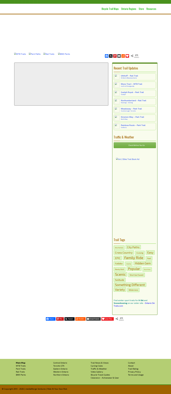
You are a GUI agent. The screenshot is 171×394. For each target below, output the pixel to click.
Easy (150, 252)
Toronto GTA (58, 366)
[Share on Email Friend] (119, 56)
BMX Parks (21, 375)
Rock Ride (147, 269)
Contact (131, 363)
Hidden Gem (143, 263)
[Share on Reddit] (123, 56)
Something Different (130, 285)
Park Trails (21, 369)
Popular (134, 269)
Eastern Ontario (60, 369)
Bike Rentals (119, 247)
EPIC (117, 258)
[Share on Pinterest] (115, 56)
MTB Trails (21, 366)
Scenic (120, 274)
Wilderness (133, 290)
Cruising (139, 253)
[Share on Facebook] (106, 56)
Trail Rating (133, 369)
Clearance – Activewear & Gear (105, 378)
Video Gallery (97, 372)
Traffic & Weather (99, 369)
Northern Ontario (61, 375)
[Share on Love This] (127, 56)
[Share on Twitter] (111, 56)
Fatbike (119, 263)
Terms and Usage (136, 375)
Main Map (20, 363)
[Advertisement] (85, 31)
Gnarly (128, 264)
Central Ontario (60, 363)
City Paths (133, 247)
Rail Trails (20, 372)
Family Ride (133, 258)
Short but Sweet (136, 275)
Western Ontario (60, 372)
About (130, 366)
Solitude (119, 279)
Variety (120, 289)
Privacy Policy (134, 372)
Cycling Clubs (97, 366)
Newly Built (119, 269)
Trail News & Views (100, 363)
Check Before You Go (136, 145)
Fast (149, 258)
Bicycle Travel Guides (100, 375)
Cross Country (124, 252)
